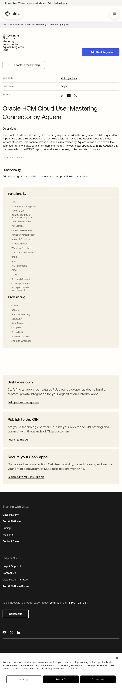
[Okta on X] (11, 633)
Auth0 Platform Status (16, 586)
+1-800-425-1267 (77, 602)
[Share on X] (75, 95)
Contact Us (9, 572)
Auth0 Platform (12, 521)
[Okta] (13, 13)
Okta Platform (11, 514)
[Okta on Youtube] (4, 633)
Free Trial (8, 534)
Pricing (7, 528)
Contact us (15, 613)
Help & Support (12, 566)
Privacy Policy (61, 668)
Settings (24, 679)
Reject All (60, 679)
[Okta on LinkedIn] (18, 633)
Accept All (98, 679)
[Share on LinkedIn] (69, 95)
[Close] (116, 658)
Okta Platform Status (15, 579)
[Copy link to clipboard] (62, 95)
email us (54, 602)
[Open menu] (114, 14)
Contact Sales (11, 541)
